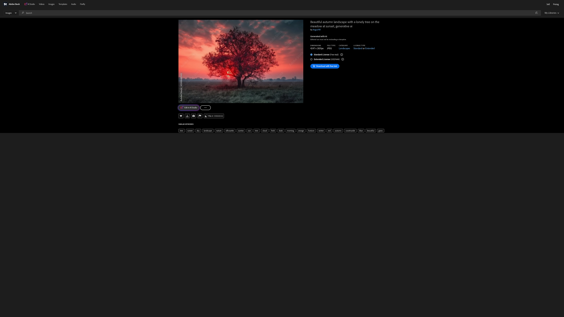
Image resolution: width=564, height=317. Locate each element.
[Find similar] (536, 12)
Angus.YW (317, 29)
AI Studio (31, 4)
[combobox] (280, 13)
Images (51, 4)
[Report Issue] (199, 116)
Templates (63, 4)
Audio (73, 4)
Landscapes (344, 48)
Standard (358, 48)
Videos (41, 4)
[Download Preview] (187, 116)
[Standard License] (341, 54)
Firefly (82, 4)
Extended (370, 48)
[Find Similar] (193, 116)
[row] (181, 130)
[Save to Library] (180, 116)
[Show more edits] (205, 107)
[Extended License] (342, 59)
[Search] (23, 13)
